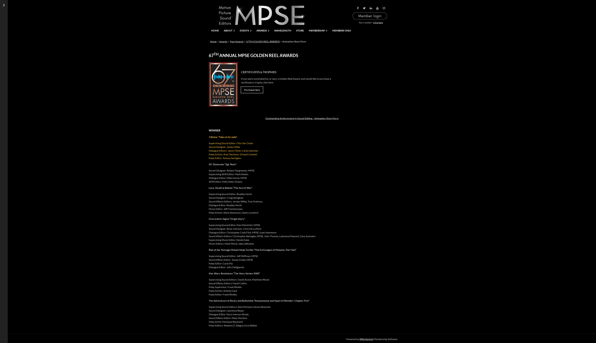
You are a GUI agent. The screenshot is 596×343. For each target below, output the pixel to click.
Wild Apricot (366, 339)
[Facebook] (357, 8)
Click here (378, 22)
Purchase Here (252, 89)
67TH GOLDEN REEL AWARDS (263, 41)
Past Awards (237, 41)
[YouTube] (377, 8)
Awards (223, 41)
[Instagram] (383, 8)
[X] (364, 8)
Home (213, 41)
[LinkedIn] (370, 8)
